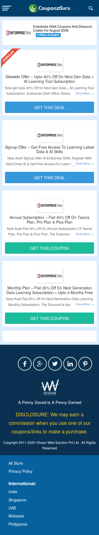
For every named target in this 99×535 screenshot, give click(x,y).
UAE (12, 507)
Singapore (17, 500)
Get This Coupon (49, 248)
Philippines (18, 524)
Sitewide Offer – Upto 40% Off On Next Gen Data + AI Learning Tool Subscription (50, 79)
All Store (16, 463)
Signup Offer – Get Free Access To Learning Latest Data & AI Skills (49, 149)
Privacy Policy (20, 471)
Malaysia (16, 515)
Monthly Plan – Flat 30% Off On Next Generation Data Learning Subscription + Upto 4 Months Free (49, 290)
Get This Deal (49, 107)
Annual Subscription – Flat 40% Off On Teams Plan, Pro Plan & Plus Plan (49, 219)
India (13, 491)
